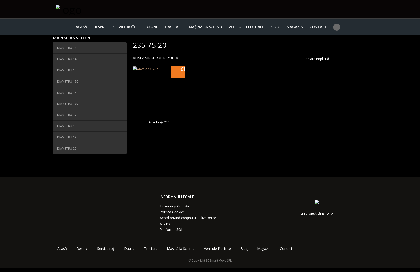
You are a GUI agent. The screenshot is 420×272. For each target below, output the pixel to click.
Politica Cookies (172, 212)
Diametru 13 (66, 48)
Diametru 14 (66, 59)
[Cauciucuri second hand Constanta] (80, 9)
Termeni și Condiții (174, 206)
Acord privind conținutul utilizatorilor (188, 218)
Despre (99, 26)
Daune (152, 26)
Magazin (295, 26)
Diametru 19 (66, 137)
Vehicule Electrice (246, 26)
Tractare (173, 26)
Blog (275, 26)
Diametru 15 (66, 70)
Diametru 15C (67, 81)
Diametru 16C (67, 103)
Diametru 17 (66, 115)
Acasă (81, 26)
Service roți (124, 26)
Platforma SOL (171, 229)
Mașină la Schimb (205, 26)
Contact (318, 26)
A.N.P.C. (166, 223)
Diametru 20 (66, 148)
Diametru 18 (66, 126)
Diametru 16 (66, 92)
